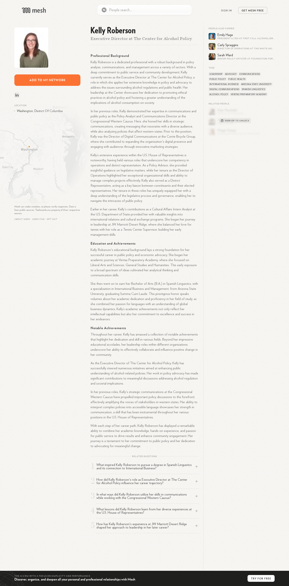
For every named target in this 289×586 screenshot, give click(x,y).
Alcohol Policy (218, 94)
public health (236, 79)
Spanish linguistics (253, 89)
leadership (216, 74)
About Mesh (22, 219)
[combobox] (144, 10)
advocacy (231, 74)
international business (224, 84)
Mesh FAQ (38, 219)
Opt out (52, 219)
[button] (38, 219)
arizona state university (256, 84)
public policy (217, 79)
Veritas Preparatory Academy (249, 94)
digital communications (224, 89)
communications (249, 74)
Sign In (226, 10)
